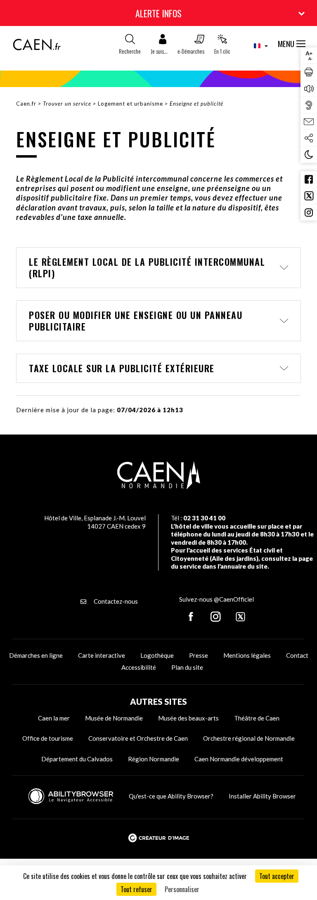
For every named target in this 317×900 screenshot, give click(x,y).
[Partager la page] (308, 138)
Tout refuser (136, 889)
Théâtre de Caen (256, 718)
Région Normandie (153, 759)
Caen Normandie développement (238, 759)
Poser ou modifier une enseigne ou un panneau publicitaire (135, 320)
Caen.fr (26, 103)
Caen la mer (54, 718)
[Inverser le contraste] (308, 154)
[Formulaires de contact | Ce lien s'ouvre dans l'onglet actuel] (308, 121)
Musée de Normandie (114, 718)
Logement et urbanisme (130, 103)
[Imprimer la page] (308, 72)
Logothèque (157, 655)
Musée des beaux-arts (188, 718)
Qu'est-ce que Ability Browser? (171, 796)
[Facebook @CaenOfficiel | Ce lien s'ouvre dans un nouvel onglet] (308, 179)
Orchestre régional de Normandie (249, 738)
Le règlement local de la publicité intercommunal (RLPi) (147, 267)
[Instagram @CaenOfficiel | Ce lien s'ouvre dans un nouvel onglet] (308, 212)
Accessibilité (138, 667)
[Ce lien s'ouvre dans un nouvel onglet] (191, 617)
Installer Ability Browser (262, 796)
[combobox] (254, 45)
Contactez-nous (115, 601)
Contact (297, 655)
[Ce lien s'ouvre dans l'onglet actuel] (36, 48)
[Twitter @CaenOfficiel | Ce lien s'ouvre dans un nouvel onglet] (308, 196)
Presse (198, 655)
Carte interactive (101, 655)
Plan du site (187, 667)
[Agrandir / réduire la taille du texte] (308, 55)
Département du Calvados (77, 759)
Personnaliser (182, 889)
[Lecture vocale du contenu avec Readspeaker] (308, 88)
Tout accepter (276, 876)
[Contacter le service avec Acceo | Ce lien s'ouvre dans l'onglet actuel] (308, 105)
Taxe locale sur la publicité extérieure (122, 368)
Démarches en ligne (36, 655)
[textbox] (256, 46)
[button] (159, 46)
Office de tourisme (47, 738)
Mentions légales (247, 655)
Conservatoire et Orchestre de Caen (138, 738)
